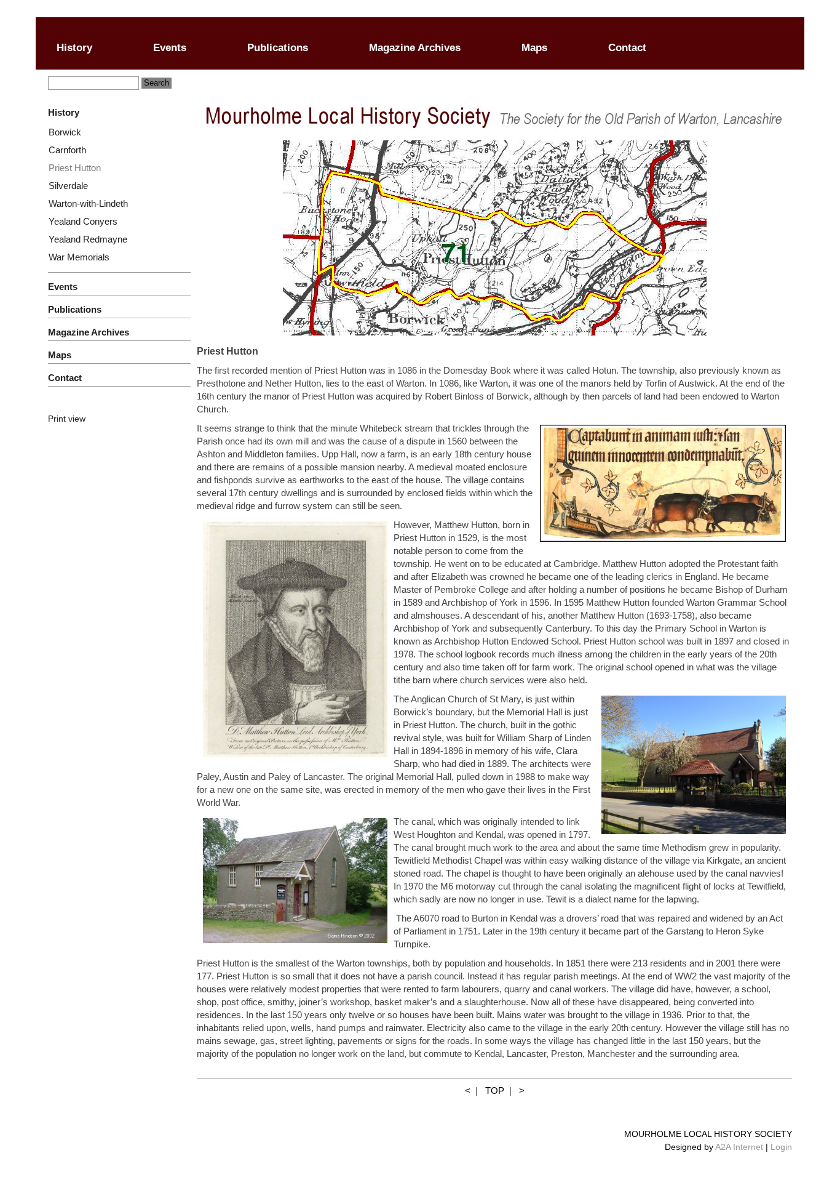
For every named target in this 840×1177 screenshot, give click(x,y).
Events (169, 48)
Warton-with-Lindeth (88, 203)
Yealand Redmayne (88, 239)
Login (781, 1147)
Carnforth (67, 150)
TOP (494, 1090)
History (74, 48)
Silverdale (68, 185)
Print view (66, 419)
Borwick (65, 132)
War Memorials (79, 257)
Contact (627, 48)
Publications (277, 48)
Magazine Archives (415, 48)
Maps (534, 48)
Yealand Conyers (83, 221)
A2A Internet (739, 1147)
